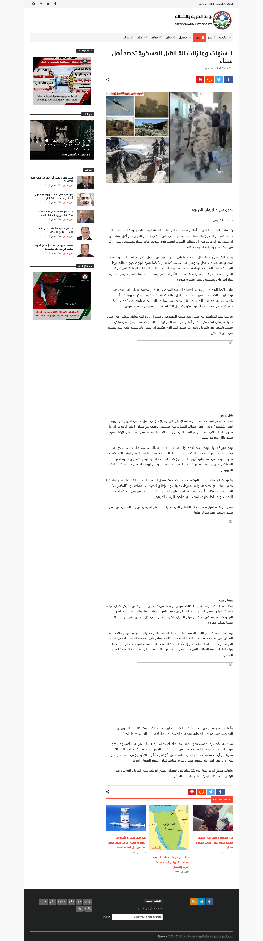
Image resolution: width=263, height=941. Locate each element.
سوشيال (62, 901)
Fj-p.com (162, 936)
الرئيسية (87, 901)
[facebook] (228, 79)
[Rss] (40, 4)
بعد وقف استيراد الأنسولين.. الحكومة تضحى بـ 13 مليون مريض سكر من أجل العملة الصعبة (127, 842)
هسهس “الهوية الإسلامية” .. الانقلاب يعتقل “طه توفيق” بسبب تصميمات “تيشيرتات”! (63, 145)
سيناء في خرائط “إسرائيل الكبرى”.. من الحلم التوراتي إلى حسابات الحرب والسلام (170, 861)
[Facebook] (55, 4)
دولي (52, 901)
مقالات (43, 901)
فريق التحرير (85, 154)
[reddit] (209, 79)
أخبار (79, 901)
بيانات (88, 908)
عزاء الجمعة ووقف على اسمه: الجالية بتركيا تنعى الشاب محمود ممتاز (214, 842)
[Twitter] (48, 4)
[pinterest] (200, 79)
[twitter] (219, 79)
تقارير (207, 68)
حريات (80, 908)
